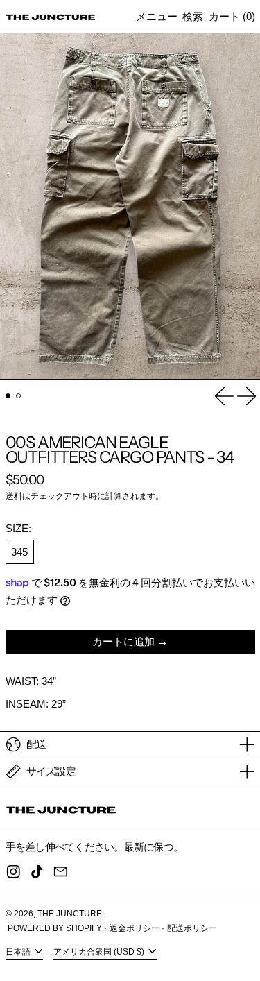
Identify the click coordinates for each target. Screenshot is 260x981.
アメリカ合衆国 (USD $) (99, 952)
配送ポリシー (192, 928)
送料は (18, 496)
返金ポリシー (134, 928)
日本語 (19, 952)
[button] (192, 16)
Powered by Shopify (55, 928)
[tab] (8, 396)
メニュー (156, 16)
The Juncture (70, 914)
